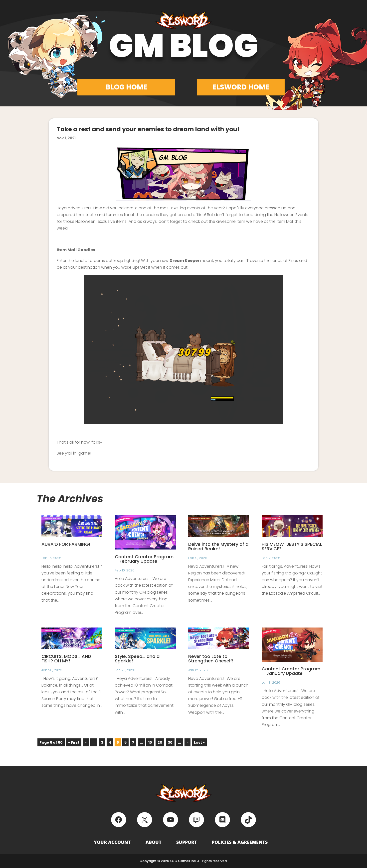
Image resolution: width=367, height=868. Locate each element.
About (154, 842)
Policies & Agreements (240, 842)
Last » (199, 742)
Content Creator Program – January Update (291, 671)
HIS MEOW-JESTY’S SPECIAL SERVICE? (292, 546)
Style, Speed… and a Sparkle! (137, 658)
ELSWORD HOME (241, 87)
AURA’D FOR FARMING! (65, 544)
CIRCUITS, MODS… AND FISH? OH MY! (66, 658)
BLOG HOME (126, 87)
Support (186, 842)
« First (73, 742)
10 (150, 742)
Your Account (112, 842)
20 (160, 742)
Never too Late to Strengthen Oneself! (210, 658)
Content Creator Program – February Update (144, 558)
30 (170, 742)
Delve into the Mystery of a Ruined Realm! (218, 546)
